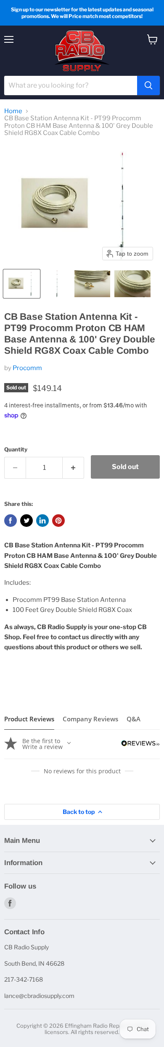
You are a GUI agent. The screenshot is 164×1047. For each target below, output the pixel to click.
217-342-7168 (23, 979)
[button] (21, 284)
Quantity (15, 449)
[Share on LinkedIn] (42, 520)
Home (13, 111)
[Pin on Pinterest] (58, 520)
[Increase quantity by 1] (73, 468)
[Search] (148, 85)
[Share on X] (26, 520)
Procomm (27, 368)
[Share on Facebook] (10, 520)
